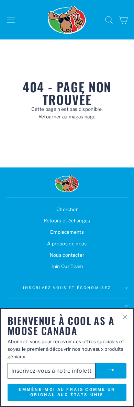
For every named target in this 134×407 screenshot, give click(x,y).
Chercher (67, 209)
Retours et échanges (67, 220)
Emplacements (67, 232)
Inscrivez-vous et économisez (67, 288)
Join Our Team (67, 266)
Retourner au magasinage (67, 116)
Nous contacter (67, 255)
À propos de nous (67, 243)
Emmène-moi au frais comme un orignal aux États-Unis (67, 392)
